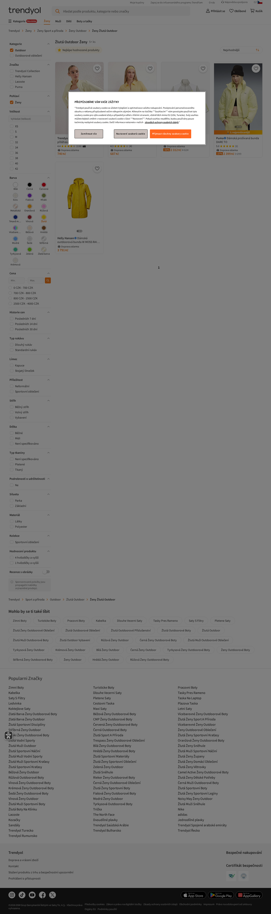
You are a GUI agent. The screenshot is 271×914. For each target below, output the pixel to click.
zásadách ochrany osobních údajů (161, 122)
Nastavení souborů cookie (130, 133)
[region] (137, 118)
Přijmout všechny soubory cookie (170, 133)
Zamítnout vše (89, 133)
